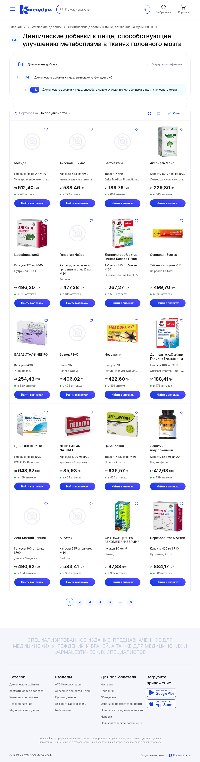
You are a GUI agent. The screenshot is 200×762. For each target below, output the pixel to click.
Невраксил (113, 354)
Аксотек (66, 538)
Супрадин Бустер (163, 255)
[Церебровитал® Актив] (168, 516)
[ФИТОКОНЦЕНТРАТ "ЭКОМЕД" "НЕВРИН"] (122, 516)
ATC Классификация (68, 684)
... (120, 601)
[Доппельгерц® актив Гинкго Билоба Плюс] (122, 233)
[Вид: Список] (158, 113)
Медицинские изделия (24, 710)
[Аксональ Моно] (168, 141)
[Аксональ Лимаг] (77, 141)
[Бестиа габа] (122, 141)
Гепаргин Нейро (72, 255)
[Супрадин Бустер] (168, 233)
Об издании (108, 697)
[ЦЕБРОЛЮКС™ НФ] (32, 424)
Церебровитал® (26, 255)
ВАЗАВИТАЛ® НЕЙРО (31, 354)
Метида (20, 163)
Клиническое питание (23, 697)
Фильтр (178, 113)
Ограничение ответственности (121, 703)
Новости (106, 716)
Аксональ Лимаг (72, 163)
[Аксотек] (77, 516)
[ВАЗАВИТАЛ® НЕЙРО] (32, 333)
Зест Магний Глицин (30, 538)
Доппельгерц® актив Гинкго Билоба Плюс (121, 257)
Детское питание (20, 703)
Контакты (107, 684)
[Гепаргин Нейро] (77, 233)
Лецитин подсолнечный (161, 448)
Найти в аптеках (32, 203)
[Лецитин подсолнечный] (168, 424)
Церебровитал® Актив (167, 538)
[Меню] (12, 9)
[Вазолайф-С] (77, 333)
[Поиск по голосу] (146, 9)
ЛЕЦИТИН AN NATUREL (70, 448)
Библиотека (63, 710)
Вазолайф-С (69, 354)
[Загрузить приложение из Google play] (161, 692)
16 (130, 601)
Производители (65, 697)
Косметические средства (26, 690)
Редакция (107, 690)
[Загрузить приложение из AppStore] (161, 703)
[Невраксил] (122, 333)
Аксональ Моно (162, 163)
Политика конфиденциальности (122, 710)
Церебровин (114, 446)
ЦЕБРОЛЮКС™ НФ (28, 446)
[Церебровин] (122, 424)
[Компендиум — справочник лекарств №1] (36, 9)
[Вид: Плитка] (149, 113)
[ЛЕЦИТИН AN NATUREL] (77, 424)
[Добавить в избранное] (46, 129)
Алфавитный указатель (70, 703)
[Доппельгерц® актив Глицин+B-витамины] (168, 333)
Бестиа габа (114, 163)
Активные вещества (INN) (72, 690)
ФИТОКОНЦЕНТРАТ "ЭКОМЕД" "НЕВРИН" (122, 540)
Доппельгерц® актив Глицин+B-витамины (166, 356)
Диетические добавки (24, 684)
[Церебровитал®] (32, 233)
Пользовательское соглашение (122, 723)
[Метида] (32, 141)
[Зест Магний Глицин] (32, 516)
